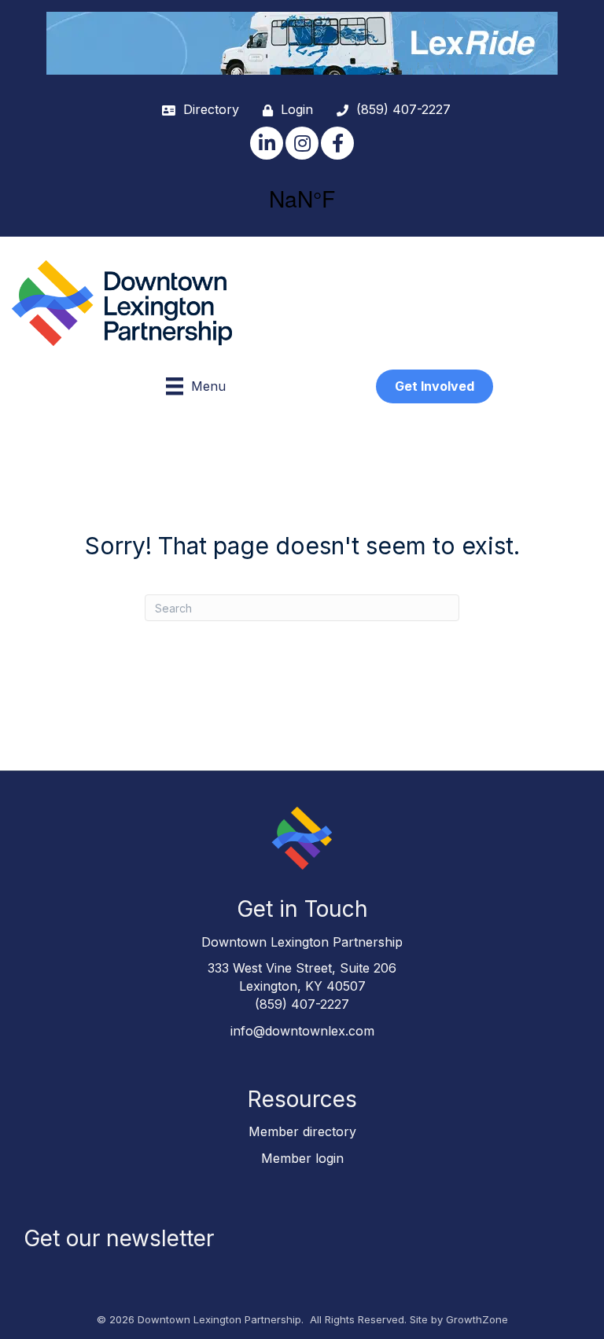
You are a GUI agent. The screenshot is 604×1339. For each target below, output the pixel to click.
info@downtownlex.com (302, 1031)
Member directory (302, 1131)
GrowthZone (477, 1319)
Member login (302, 1158)
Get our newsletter (119, 1238)
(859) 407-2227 (302, 1004)
